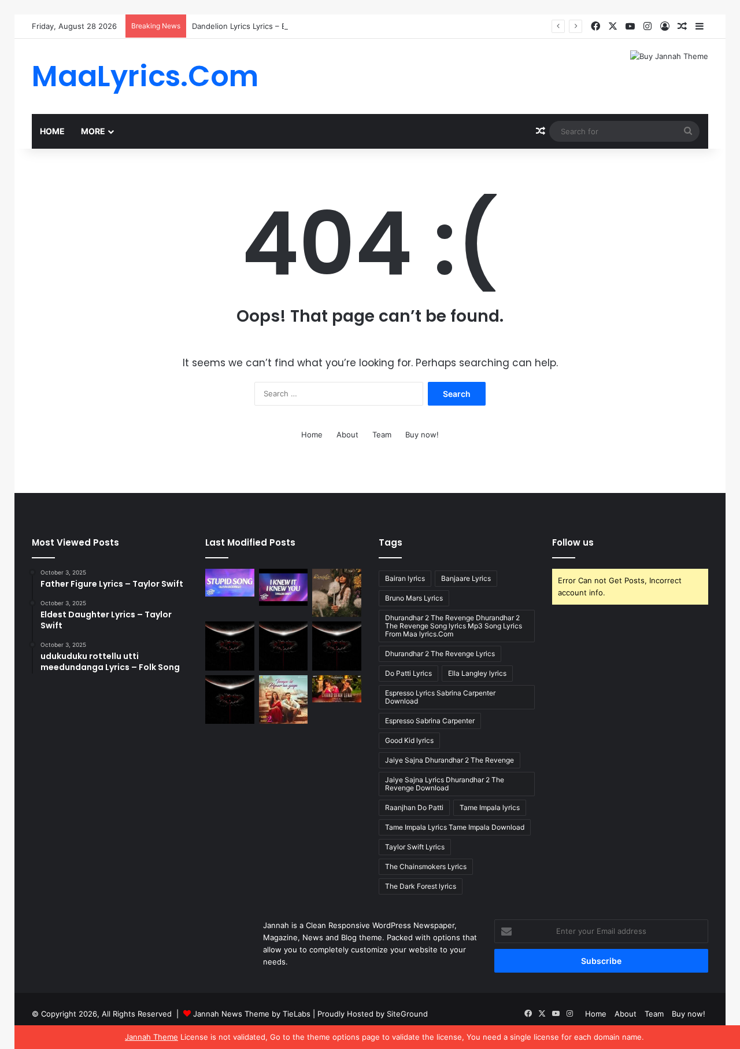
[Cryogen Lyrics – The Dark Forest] (229, 646)
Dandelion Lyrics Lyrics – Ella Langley (258, 26)
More (93, 131)
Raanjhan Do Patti (414, 807)
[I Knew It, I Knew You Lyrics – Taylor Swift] (283, 587)
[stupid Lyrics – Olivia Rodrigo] (229, 583)
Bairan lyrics (405, 578)
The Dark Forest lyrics (420, 886)
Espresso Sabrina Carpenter (430, 720)
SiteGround (407, 1013)
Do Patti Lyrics (408, 673)
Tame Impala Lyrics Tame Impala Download (454, 827)
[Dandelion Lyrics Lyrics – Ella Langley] (336, 593)
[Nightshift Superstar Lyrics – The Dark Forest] (336, 646)
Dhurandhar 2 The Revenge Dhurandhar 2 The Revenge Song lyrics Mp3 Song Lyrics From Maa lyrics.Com (453, 625)
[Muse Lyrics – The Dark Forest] (229, 699)
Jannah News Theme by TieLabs (251, 1013)
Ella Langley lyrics (477, 673)
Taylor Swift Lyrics (415, 846)
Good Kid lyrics (409, 740)
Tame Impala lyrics (490, 807)
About (347, 434)
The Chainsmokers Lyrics (426, 866)
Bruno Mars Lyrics (414, 598)
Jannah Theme (151, 1036)
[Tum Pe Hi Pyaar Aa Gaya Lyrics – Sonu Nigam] (283, 699)
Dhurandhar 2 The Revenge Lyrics (440, 653)
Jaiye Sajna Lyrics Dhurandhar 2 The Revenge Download (444, 783)
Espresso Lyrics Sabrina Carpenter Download (440, 697)
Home (52, 131)
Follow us (573, 542)
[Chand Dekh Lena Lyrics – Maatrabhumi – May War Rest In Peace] (336, 688)
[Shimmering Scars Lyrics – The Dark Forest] (283, 646)
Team (381, 434)
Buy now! (422, 434)
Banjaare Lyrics (466, 578)
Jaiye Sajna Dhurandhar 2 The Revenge (449, 760)
